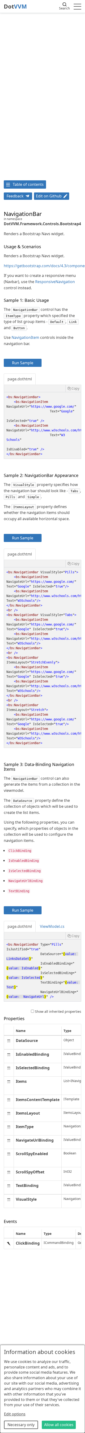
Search (64, 8)
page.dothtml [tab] (20, 379)
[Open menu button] (77, 6)
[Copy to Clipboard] (73, 388)
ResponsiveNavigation (55, 281)
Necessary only (21, 1424)
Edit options (15, 1414)
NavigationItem (25, 337)
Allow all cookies (58, 1424)
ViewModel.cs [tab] (52, 926)
